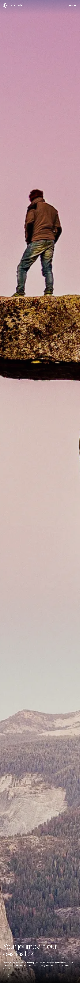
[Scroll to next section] (6, 975)
